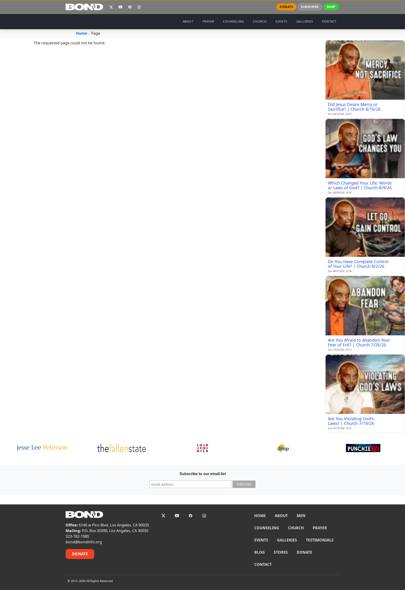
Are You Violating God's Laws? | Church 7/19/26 (351, 421)
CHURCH (260, 21)
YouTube (120, 7)
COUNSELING (233, 21)
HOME (260, 515)
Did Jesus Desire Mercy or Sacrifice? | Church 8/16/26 (354, 107)
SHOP (331, 7)
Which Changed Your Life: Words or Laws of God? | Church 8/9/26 (360, 185)
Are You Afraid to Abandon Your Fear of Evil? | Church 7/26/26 (359, 342)
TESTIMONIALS (320, 540)
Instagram (139, 7)
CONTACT (329, 21)
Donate (80, 553)
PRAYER (208, 21)
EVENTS (282, 21)
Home (81, 33)
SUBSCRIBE (310, 7)
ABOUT (188, 21)
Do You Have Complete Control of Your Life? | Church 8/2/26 (358, 264)
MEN (301, 515)
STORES (281, 552)
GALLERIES (304, 21)
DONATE (286, 7)
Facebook (130, 7)
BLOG (259, 552)
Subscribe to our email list (203, 474)
